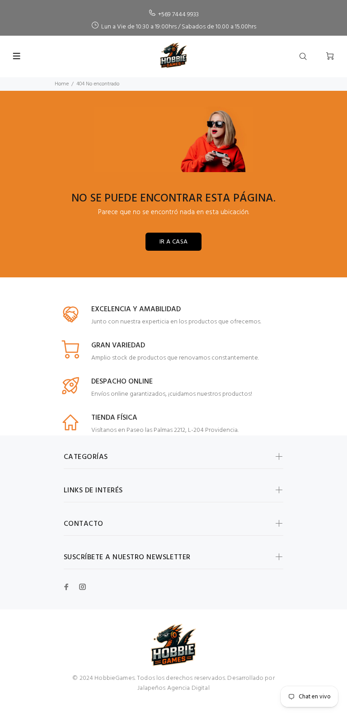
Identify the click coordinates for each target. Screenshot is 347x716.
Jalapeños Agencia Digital (173, 688)
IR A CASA (173, 242)
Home (62, 84)
